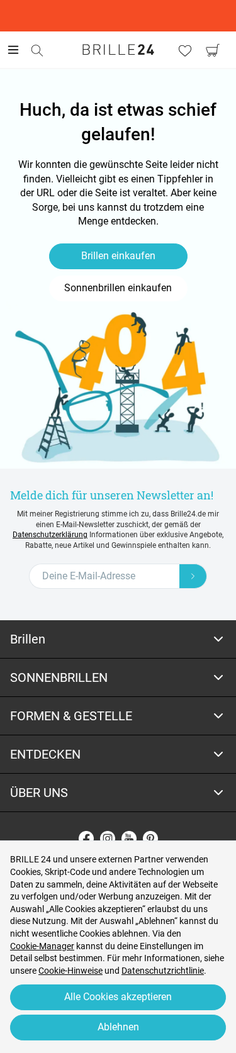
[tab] (118, 639)
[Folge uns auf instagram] (107, 838)
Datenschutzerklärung (50, 534)
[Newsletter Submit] (193, 576)
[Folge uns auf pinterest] (150, 838)
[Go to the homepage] (118, 49)
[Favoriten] (185, 50)
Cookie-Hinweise (70, 971)
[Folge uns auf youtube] (129, 838)
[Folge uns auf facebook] (86, 838)
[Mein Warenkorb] (213, 50)
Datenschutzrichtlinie (162, 971)
